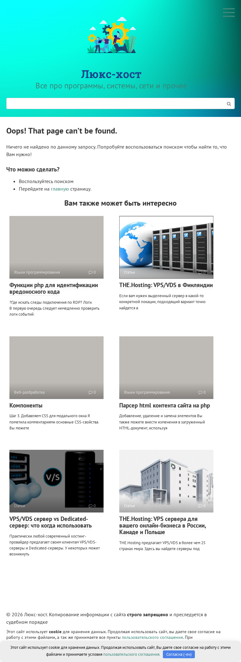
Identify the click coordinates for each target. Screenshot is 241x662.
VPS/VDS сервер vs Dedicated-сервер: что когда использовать (50, 522)
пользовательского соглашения (152, 637)
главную (60, 189)
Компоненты (25, 405)
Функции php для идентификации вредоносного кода (53, 288)
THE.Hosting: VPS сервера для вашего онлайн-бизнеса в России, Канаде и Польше (162, 525)
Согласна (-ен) (179, 654)
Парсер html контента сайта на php (164, 405)
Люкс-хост (111, 73)
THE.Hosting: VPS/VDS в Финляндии (166, 285)
